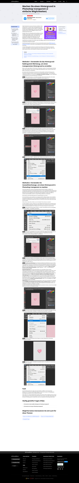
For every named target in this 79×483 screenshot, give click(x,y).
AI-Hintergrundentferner (47, 468)
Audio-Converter (35, 470)
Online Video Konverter (47, 464)
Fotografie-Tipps (26, 419)
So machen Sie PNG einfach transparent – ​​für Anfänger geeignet (15, 30)
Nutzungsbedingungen (25, 475)
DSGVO (47, 475)
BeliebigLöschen (36, 452)
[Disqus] (39, 435)
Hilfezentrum (25, 467)
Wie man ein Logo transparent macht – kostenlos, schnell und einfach (15, 39)
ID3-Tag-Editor (34, 468)
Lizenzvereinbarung (38, 475)
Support (54, 1)
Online (36, 1)
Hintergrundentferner (36, 458)
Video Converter (35, 464)
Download (48, 1)
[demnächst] (58, 469)
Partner (24, 462)
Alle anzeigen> (15, 44)
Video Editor (34, 466)
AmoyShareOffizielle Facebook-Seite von (60, 469)
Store (60, 1)
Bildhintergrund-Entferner (47, 458)
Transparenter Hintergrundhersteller (47, 452)
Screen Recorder (35, 462)
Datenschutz (32, 475)
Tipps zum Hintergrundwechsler (47, 416)
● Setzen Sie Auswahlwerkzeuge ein (62, 33)
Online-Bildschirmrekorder (48, 462)
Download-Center (16, 459)
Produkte (41, 1)
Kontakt (24, 460)
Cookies (50, 475)
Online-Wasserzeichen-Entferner (49, 460)
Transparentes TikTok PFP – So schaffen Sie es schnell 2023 (15, 43)
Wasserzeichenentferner (36, 460)
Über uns (24, 458)
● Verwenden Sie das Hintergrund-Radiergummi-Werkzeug (62, 29)
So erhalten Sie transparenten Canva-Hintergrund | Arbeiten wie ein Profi (15, 34)
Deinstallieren (25, 471)
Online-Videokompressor (47, 466)
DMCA (43, 475)
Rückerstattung (54, 475)
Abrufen (24, 469)
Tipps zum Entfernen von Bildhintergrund (31, 416)
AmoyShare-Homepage (28, 452)
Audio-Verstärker (35, 472)
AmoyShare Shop (16, 462)
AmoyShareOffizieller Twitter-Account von (62, 469)
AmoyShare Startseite (15, 1)
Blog (64, 1)
